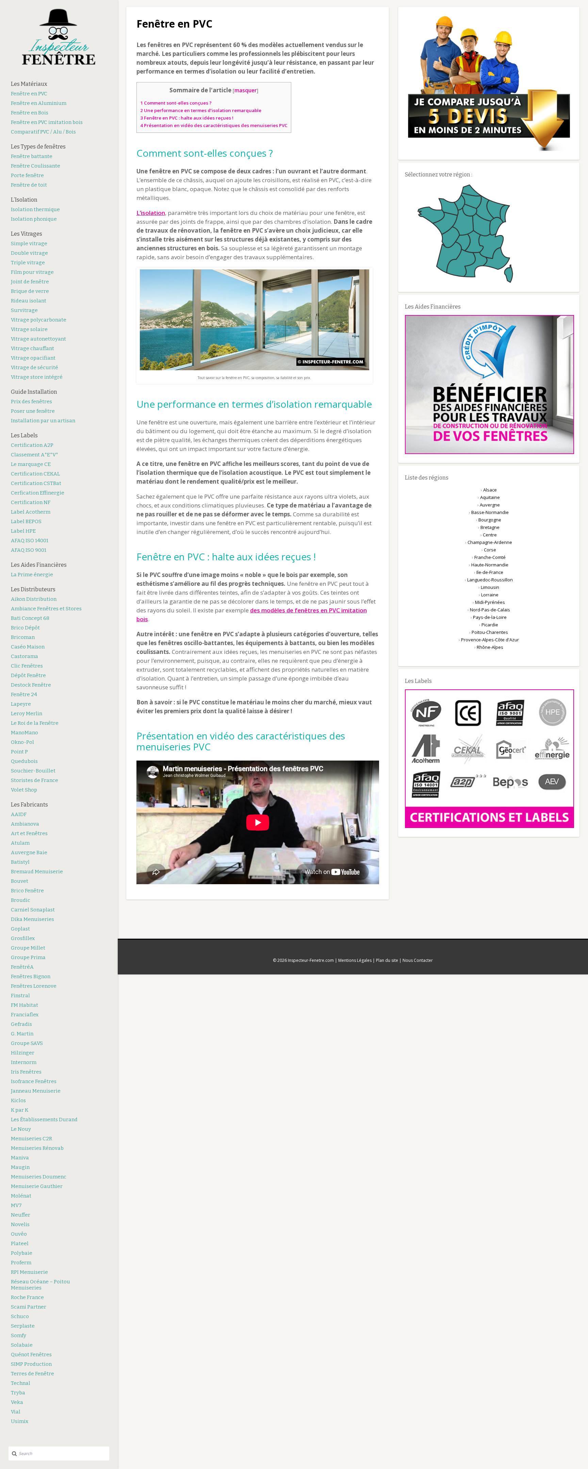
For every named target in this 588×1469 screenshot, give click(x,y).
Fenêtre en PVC (29, 94)
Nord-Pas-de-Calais (490, 610)
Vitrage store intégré (37, 377)
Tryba (18, 1393)
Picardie (489, 625)
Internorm (23, 1062)
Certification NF (30, 502)
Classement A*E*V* (34, 455)
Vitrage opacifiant (33, 358)
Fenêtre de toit (29, 185)
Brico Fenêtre (27, 891)
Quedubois (24, 761)
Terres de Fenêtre (32, 1374)
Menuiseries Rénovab (37, 1148)
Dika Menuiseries (32, 919)
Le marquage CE (31, 464)
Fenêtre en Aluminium (38, 103)
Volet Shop (24, 790)
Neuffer (20, 1215)
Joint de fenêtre (30, 282)
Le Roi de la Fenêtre (35, 723)
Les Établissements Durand (44, 1119)
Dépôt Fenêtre (28, 675)
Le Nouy (21, 1129)
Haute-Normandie (489, 565)
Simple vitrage (29, 243)
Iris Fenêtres (26, 1072)
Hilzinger (22, 1053)
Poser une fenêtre (33, 411)
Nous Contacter (418, 960)
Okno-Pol (22, 742)
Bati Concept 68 (30, 618)
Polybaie (21, 1253)
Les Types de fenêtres (38, 146)
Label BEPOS (26, 521)
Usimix (19, 1421)
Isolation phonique (34, 219)
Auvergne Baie (29, 852)
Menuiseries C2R (31, 1139)
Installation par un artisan (43, 421)
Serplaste (23, 1326)
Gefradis (21, 1024)
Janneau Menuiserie (36, 1091)
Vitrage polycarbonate (38, 320)
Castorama (24, 656)
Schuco (20, 1316)
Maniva (20, 1158)
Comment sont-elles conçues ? (176, 103)
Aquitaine (490, 497)
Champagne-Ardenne (490, 542)
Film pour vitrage (32, 272)
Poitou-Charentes (490, 632)
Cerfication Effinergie (37, 493)
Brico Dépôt (25, 628)
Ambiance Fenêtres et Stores (46, 609)
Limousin (490, 587)
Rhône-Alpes (490, 647)
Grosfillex (23, 938)
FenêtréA (22, 967)
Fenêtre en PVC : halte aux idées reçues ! (186, 118)
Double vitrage (29, 253)
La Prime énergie (32, 575)
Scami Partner (28, 1307)
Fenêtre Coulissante (35, 166)
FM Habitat (24, 1005)
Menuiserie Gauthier (37, 1186)
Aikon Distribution (33, 599)
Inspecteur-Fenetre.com (311, 960)
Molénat (21, 1196)
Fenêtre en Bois (29, 113)
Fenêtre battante (31, 156)
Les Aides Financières (39, 565)
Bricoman (23, 637)
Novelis (20, 1224)
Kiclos (18, 1100)
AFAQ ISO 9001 (28, 550)
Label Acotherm (30, 512)
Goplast (20, 929)
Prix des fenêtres (31, 401)
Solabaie (22, 1345)
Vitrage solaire (29, 329)
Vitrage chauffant (32, 348)
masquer (245, 90)
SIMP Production (31, 1364)
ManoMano (24, 733)
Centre (490, 535)
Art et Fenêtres (29, 833)
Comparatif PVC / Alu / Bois (43, 132)
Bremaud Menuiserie (37, 872)
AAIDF (19, 814)
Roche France (27, 1297)
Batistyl (20, 862)
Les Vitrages (26, 234)
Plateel (20, 1243)
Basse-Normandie (490, 512)
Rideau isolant (28, 301)
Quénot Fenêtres (31, 1354)
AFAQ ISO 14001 (29, 540)
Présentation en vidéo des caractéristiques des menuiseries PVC (214, 125)
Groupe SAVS (27, 1043)
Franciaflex (24, 1015)
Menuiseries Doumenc (38, 1177)
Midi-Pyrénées (490, 602)
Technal (20, 1383)
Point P (19, 752)
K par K (19, 1110)
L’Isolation (24, 200)
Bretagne (490, 527)
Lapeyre (21, 704)
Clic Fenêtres (27, 666)
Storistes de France (34, 780)
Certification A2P (32, 445)
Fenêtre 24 (24, 694)
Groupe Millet (28, 948)
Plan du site (387, 960)
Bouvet (19, 881)
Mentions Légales (355, 960)
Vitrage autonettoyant (38, 339)
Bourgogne (489, 520)
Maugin (20, 1167)
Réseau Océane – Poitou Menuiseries (40, 1285)
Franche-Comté (490, 557)
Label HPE (23, 531)
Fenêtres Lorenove (33, 986)
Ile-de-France (489, 572)
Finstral (20, 996)
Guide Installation (34, 392)
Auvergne (490, 505)
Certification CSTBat (36, 483)
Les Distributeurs (33, 589)
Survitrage (24, 310)
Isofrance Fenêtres (33, 1081)
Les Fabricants (29, 804)
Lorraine (490, 595)
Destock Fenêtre (31, 685)
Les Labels (24, 435)
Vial (15, 1412)
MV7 (16, 1205)
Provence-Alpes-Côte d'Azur (490, 640)
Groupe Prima (28, 957)
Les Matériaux (29, 84)
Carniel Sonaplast (33, 910)
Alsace (490, 490)
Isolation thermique (35, 209)
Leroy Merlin (26, 713)
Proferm (21, 1263)
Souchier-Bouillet (33, 771)
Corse (490, 550)
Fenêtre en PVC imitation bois (47, 122)
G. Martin (22, 1034)
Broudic (20, 900)
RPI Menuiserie (29, 1272)
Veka (17, 1402)
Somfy (18, 1335)
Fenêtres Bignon (30, 976)
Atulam (20, 843)
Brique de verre (30, 291)
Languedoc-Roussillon (490, 580)
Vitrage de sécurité (34, 367)
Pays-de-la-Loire (490, 617)
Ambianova (25, 824)
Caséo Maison (28, 647)
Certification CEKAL (35, 474)
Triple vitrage (28, 263)
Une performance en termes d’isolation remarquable (200, 110)
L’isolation (150, 213)
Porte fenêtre (27, 175)
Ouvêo (19, 1234)
